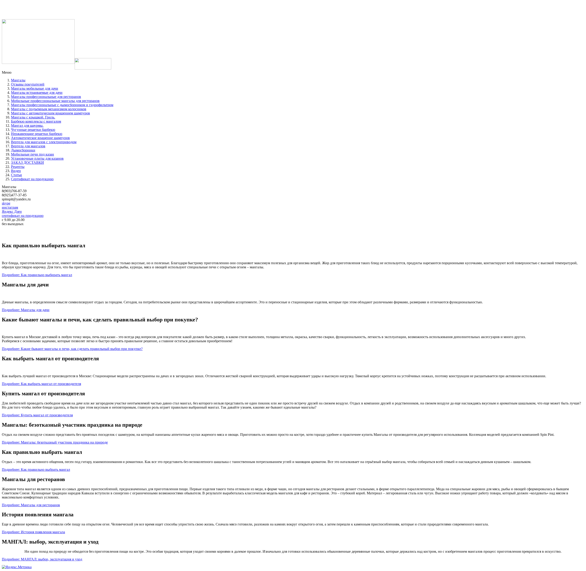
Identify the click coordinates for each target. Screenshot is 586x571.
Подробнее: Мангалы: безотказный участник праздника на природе (55, 442)
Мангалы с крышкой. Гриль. (33, 117)
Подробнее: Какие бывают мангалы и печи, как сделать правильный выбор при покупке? (72, 349)
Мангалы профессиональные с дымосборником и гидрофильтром (62, 105)
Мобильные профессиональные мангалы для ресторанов (55, 101)
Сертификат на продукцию (32, 179)
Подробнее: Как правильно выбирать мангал (37, 275)
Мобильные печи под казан (32, 154)
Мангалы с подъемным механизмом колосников (48, 109)
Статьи (16, 175)
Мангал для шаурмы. (27, 125)
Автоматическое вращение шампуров (40, 138)
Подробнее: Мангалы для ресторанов (31, 505)
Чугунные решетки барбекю (33, 130)
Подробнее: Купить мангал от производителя (37, 415)
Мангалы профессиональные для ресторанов (46, 97)
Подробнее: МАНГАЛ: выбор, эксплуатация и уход (42, 559)
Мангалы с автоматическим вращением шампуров (50, 113)
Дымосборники (23, 150)
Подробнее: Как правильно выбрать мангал (36, 469)
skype (6, 203)
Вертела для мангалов (28, 146)
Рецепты (17, 167)
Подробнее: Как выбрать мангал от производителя (41, 384)
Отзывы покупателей (27, 84)
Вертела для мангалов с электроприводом (43, 142)
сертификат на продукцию (22, 216)
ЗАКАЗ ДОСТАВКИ (27, 162)
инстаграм (10, 207)
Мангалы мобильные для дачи (34, 88)
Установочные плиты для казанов (37, 158)
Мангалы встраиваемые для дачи (36, 92)
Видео (16, 171)
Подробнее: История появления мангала (33, 532)
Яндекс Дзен (12, 211)
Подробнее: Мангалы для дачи (25, 310)
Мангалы (18, 80)
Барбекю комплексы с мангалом (36, 121)
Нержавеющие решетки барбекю (36, 134)
